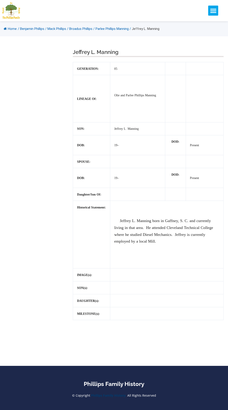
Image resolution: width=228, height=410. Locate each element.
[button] (213, 11)
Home (12, 29)
